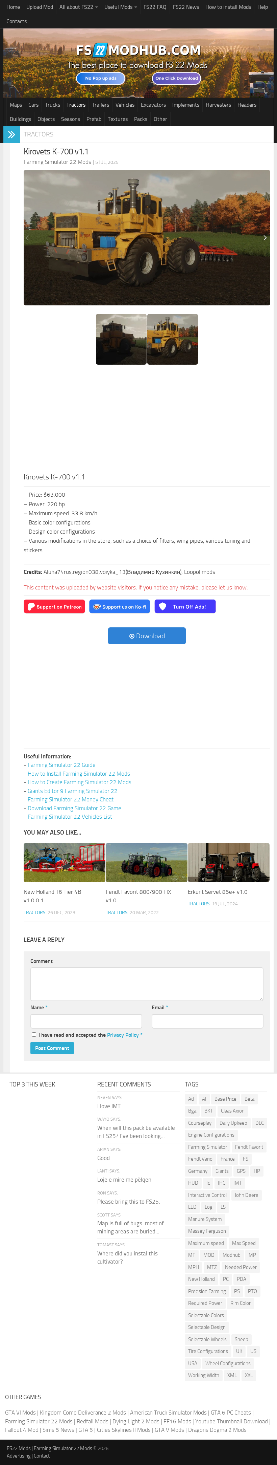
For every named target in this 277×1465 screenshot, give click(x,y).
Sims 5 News (58, 1429)
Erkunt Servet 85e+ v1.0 (218, 891)
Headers (246, 105)
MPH (193, 1267)
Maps (16, 105)
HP (257, 1171)
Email (160, 1007)
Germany (197, 1171)
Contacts (16, 21)
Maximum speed (206, 1243)
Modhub (232, 1255)
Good (103, 1158)
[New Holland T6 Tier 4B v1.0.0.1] (64, 862)
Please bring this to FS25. (128, 1201)
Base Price (225, 1099)
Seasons (70, 119)
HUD (193, 1183)
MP (252, 1255)
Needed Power (241, 1267)
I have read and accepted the (91, 1035)
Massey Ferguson (207, 1231)
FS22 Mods (19, 1448)
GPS (241, 1171)
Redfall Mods (92, 1421)
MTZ (212, 1267)
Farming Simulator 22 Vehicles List (70, 816)
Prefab (93, 119)
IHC (221, 1183)
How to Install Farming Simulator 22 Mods (79, 773)
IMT (237, 1183)
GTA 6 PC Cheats (231, 1412)
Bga (192, 1111)
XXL (249, 1375)
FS (245, 1159)
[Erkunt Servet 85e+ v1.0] (229, 862)
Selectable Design (207, 1327)
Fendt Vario (200, 1159)
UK (239, 1351)
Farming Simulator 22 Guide (62, 764)
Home (13, 7)
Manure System (205, 1219)
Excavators (153, 105)
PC (226, 1279)
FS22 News (186, 7)
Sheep (241, 1339)
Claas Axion (233, 1111)
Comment (41, 961)
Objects (46, 119)
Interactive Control (207, 1195)
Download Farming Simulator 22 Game (74, 808)
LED (192, 1207)
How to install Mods (228, 7)
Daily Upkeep (233, 1123)
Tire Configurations (208, 1351)
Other (160, 119)
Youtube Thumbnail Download (231, 1421)
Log (208, 1207)
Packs (140, 119)
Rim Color (240, 1303)
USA (192, 1363)
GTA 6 (85, 1429)
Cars (33, 105)
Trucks (52, 105)
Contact (42, 1456)
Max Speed (244, 1243)
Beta (249, 1099)
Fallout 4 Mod (22, 1429)
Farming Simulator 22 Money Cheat (71, 799)
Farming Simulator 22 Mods (39, 1421)
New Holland (201, 1279)
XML (232, 1375)
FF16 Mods (177, 1421)
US (253, 1351)
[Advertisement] (147, 420)
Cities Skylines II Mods (124, 1429)
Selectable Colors (206, 1315)
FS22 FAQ (155, 7)
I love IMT (109, 1106)
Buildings (20, 119)
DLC (259, 1123)
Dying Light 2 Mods (135, 1421)
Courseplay (199, 1123)
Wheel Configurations (228, 1363)
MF (191, 1255)
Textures (118, 119)
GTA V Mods (169, 1429)
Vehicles (125, 105)
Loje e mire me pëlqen (124, 1179)
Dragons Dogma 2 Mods (217, 1429)
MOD (209, 1255)
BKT (208, 1111)
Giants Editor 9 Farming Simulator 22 (73, 791)
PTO (252, 1291)
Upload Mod (39, 7)
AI (204, 1099)
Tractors (76, 105)
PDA (241, 1279)
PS (237, 1291)
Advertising (19, 1456)
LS (223, 1207)
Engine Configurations (211, 1135)
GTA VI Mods (20, 1412)
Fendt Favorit (249, 1147)
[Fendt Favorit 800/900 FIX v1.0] (146, 862)
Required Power (205, 1303)
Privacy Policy (123, 1035)
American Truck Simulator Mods (168, 1412)
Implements (185, 105)
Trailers (100, 105)
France (228, 1159)
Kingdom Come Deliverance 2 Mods (83, 1412)
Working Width (203, 1375)
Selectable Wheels (207, 1339)
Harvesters (218, 105)
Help (262, 7)
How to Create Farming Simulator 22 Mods (79, 782)
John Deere (246, 1195)
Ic (208, 1183)
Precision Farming (207, 1291)
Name (39, 1007)
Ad (191, 1099)
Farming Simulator (207, 1147)
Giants (222, 1171)
